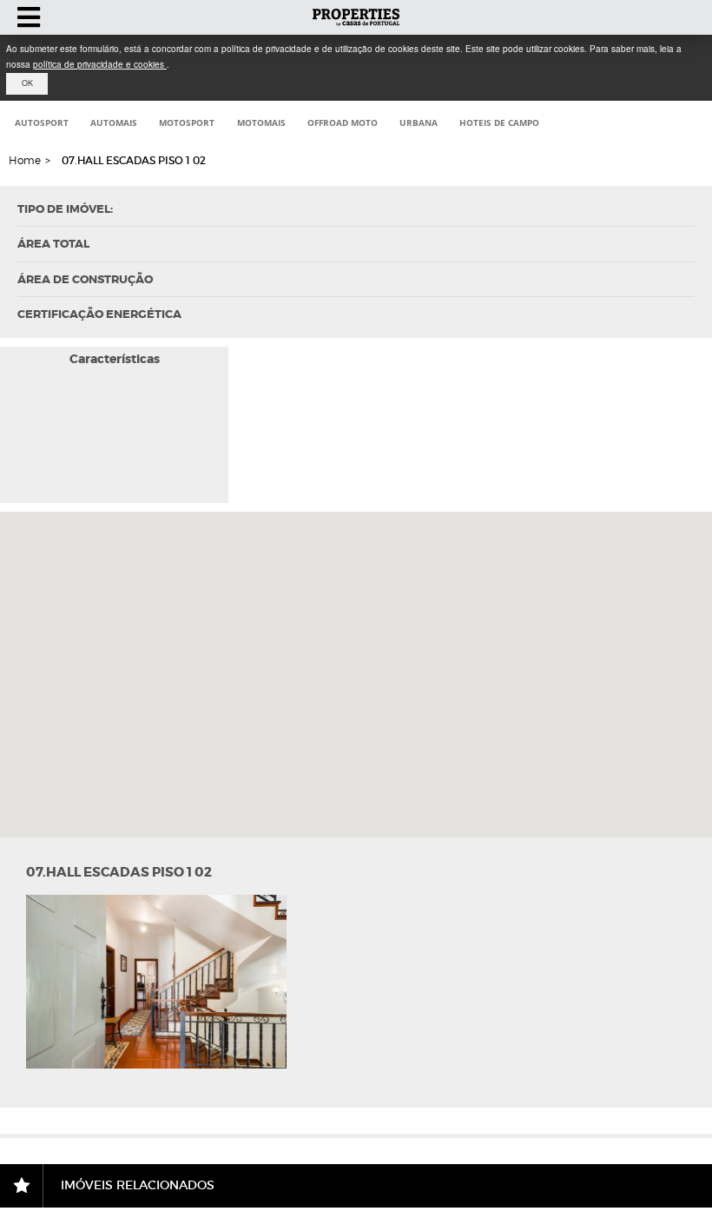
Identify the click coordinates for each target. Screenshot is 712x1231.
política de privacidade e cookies (100, 64)
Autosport (42, 122)
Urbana (418, 122)
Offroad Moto (342, 122)
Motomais (261, 122)
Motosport (186, 122)
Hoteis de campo (499, 122)
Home (25, 160)
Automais (113, 122)
